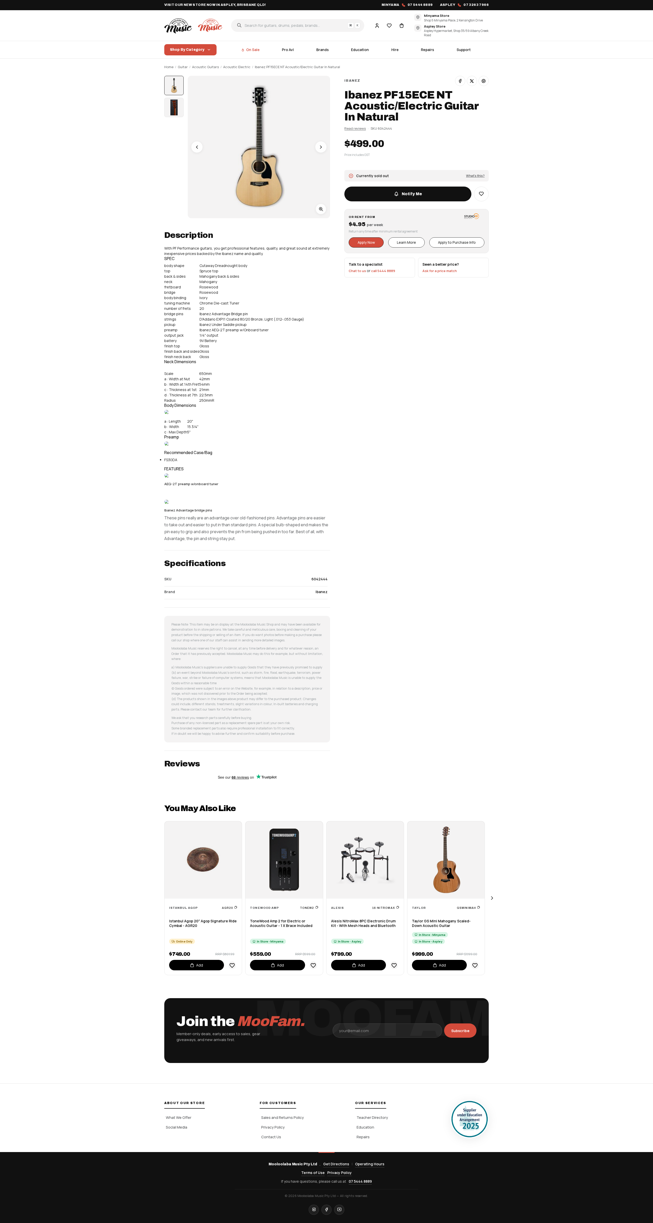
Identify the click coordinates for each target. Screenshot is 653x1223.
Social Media (176, 1127)
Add (199, 965)
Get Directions (336, 1163)
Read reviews (355, 128)
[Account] (377, 25)
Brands (322, 49)
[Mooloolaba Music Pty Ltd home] (194, 25)
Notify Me (412, 194)
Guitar (183, 67)
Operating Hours (369, 1163)
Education (360, 49)
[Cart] (401, 25)
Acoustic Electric (236, 67)
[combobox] (297, 25)
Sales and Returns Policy (282, 1117)
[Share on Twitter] (472, 81)
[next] (491, 898)
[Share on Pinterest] (484, 81)
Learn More (406, 242)
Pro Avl (288, 49)
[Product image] (174, 107)
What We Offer (178, 1117)
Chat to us (357, 270)
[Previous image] (197, 147)
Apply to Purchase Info (457, 242)
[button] (481, 194)
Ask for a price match (439, 270)
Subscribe (460, 1030)
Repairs (427, 49)
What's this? (475, 175)
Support (464, 49)
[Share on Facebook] (460, 81)
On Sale (253, 49)
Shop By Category (187, 50)
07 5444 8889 (360, 1181)
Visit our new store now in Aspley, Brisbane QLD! (215, 5)
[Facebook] (326, 1210)
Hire (395, 49)
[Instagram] (314, 1210)
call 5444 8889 (383, 270)
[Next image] (320, 147)
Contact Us (271, 1136)
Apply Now (366, 242)
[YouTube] (339, 1210)
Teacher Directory (372, 1117)
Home (168, 67)
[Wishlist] (389, 25)
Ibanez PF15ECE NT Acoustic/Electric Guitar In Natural (297, 67)
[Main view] (174, 85)
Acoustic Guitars (205, 67)
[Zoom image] (321, 209)
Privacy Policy (273, 1127)
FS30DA (170, 459)
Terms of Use (313, 1172)
